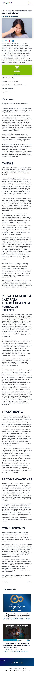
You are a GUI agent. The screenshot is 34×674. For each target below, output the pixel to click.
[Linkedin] (13, 40)
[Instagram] (17, 662)
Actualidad (13, 618)
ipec (22, 620)
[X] (14, 662)
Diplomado (18, 620)
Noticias (5, 620)
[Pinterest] (9, 40)
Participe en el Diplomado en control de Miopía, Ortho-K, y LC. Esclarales (16, 615)
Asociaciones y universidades (23, 618)
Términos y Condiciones (23, 671)
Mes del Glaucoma (21, 651)
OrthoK (28, 620)
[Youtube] (19, 662)
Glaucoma (14, 651)
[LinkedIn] (21, 662)
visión (27, 651)
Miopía (25, 620)
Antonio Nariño (11, 620)
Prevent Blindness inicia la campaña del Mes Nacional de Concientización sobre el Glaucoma (16, 645)
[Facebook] (2, 40)
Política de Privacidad (10, 671)
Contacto (2, 660)
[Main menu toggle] (30, 3)
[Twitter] (6, 40)
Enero (10, 651)
